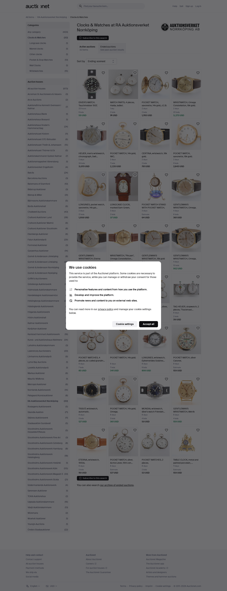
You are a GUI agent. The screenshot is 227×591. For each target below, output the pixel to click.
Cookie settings (125, 324)
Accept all (148, 324)
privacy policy (105, 309)
